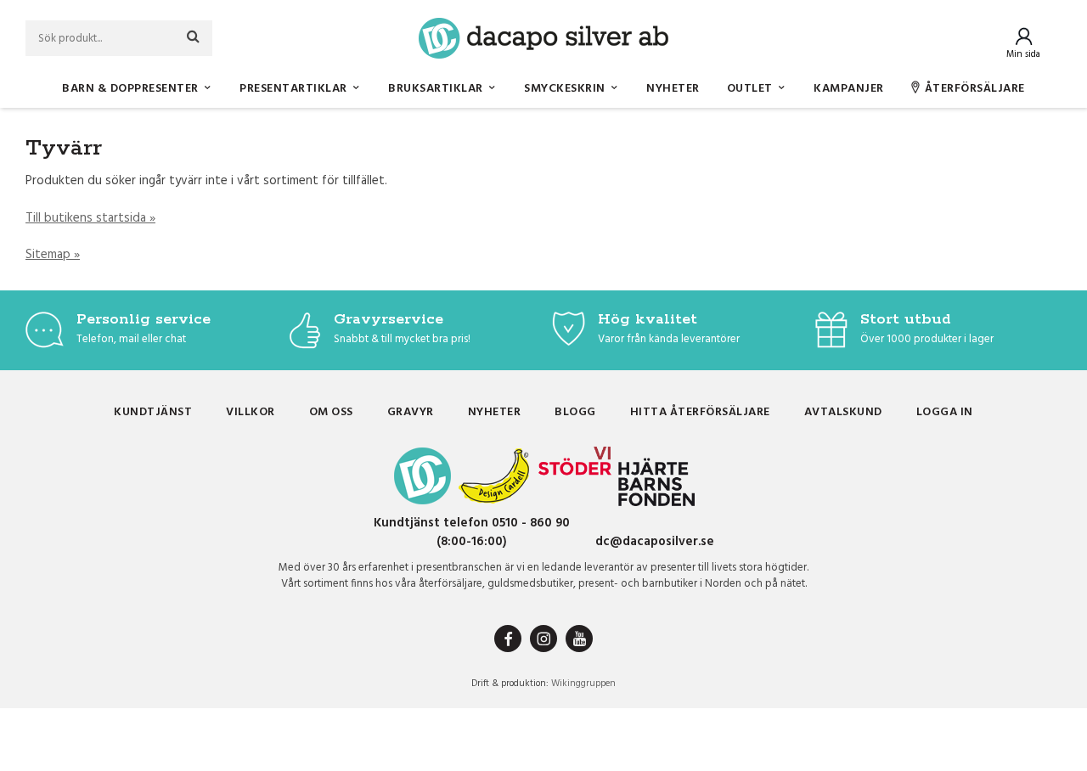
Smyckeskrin (564, 88)
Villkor (250, 412)
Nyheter (673, 88)
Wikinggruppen (583, 683)
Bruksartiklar (435, 88)
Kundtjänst (153, 412)
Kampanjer (849, 88)
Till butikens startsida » (90, 218)
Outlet (750, 88)
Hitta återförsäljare (700, 412)
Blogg (575, 412)
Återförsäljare (975, 88)
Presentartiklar (293, 88)
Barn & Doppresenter (130, 88)
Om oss (331, 412)
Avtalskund (843, 412)
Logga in (944, 412)
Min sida (1023, 54)
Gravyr (410, 412)
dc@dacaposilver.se (654, 542)
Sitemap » (52, 255)
